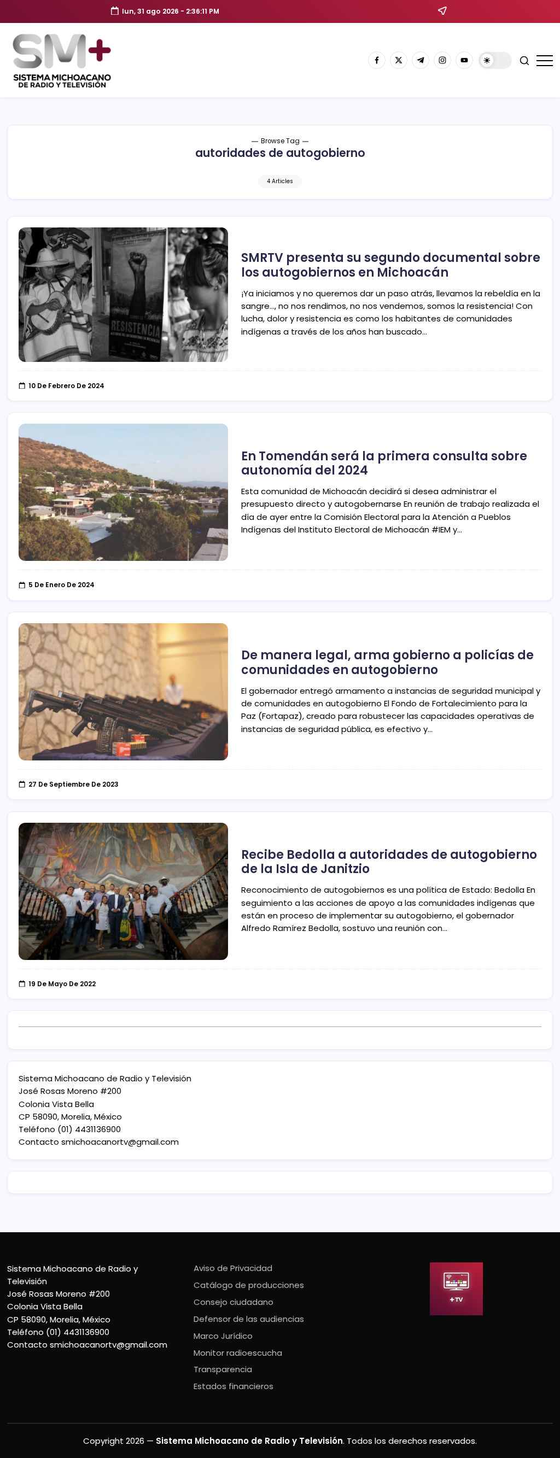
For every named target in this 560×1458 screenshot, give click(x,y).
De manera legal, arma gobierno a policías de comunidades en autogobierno (387, 662)
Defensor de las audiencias (249, 1319)
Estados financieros (233, 1386)
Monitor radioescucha (238, 1353)
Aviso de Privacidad (233, 1268)
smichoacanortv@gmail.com (120, 1141)
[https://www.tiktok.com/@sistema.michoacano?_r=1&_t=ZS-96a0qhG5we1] (420, 60)
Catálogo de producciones (249, 1285)
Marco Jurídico (223, 1336)
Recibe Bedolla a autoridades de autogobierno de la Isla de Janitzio (389, 861)
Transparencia (223, 1369)
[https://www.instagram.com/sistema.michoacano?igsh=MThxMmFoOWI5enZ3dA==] (442, 60)
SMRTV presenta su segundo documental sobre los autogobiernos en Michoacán (390, 264)
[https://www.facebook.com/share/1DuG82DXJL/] (377, 60)
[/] (398, 60)
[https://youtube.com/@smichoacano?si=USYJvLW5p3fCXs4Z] (464, 60)
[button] (495, 60)
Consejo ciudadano (233, 1302)
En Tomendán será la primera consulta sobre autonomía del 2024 (384, 463)
